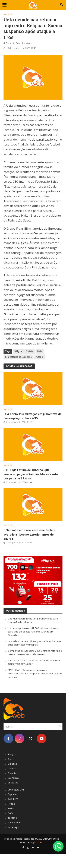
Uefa (39, 351)
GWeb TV (13, 799)
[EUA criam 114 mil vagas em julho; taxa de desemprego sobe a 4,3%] (33, 388)
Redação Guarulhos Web (19, 43)
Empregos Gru (16, 789)
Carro (11, 759)
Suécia (29, 351)
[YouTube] (41, 738)
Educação (13, 782)
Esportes (12, 794)
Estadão (9, 14)
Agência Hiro (37, 842)
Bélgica (18, 351)
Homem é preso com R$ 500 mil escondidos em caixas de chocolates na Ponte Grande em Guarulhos (34, 632)
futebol (39, 356)
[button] (58, 846)
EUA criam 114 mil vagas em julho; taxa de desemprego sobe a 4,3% (33, 416)
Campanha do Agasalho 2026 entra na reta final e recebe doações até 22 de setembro (35, 652)
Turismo (12, 817)
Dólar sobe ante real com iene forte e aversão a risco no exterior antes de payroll (29, 534)
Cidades (12, 763)
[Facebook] (8, 738)
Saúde (11, 813)
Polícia (11, 803)
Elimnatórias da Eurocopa (18, 356)
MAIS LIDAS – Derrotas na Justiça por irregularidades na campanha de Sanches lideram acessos (35, 673)
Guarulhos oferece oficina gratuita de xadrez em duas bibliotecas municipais (34, 643)
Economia (13, 777)
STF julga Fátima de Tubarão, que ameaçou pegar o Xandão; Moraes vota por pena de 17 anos (31, 474)
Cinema (12, 768)
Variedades (14, 822)
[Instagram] (19, 738)
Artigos (12, 754)
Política (11, 808)
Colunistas (13, 773)
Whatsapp (13, 827)
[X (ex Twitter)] (30, 738)
